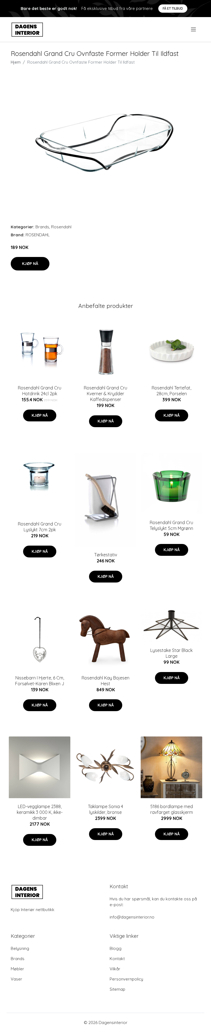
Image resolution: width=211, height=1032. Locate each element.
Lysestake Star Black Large (171, 653)
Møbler (17, 968)
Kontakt (117, 958)
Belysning (20, 948)
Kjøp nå (30, 263)
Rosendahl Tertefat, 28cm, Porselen (171, 390)
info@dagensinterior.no (132, 917)
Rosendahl (61, 226)
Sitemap (117, 989)
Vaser (16, 979)
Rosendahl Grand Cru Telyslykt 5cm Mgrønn (171, 525)
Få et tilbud (173, 8)
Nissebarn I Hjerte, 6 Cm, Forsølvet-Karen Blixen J (39, 680)
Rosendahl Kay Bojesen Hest (105, 680)
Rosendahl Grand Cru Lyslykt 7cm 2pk (39, 526)
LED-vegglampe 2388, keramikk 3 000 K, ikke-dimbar (40, 812)
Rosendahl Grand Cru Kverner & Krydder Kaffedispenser (105, 393)
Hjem (16, 62)
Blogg (115, 948)
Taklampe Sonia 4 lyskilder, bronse (105, 809)
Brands (42, 226)
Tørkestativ (105, 554)
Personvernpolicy (126, 979)
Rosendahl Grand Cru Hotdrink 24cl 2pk (39, 390)
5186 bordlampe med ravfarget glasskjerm (171, 809)
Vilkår (115, 968)
